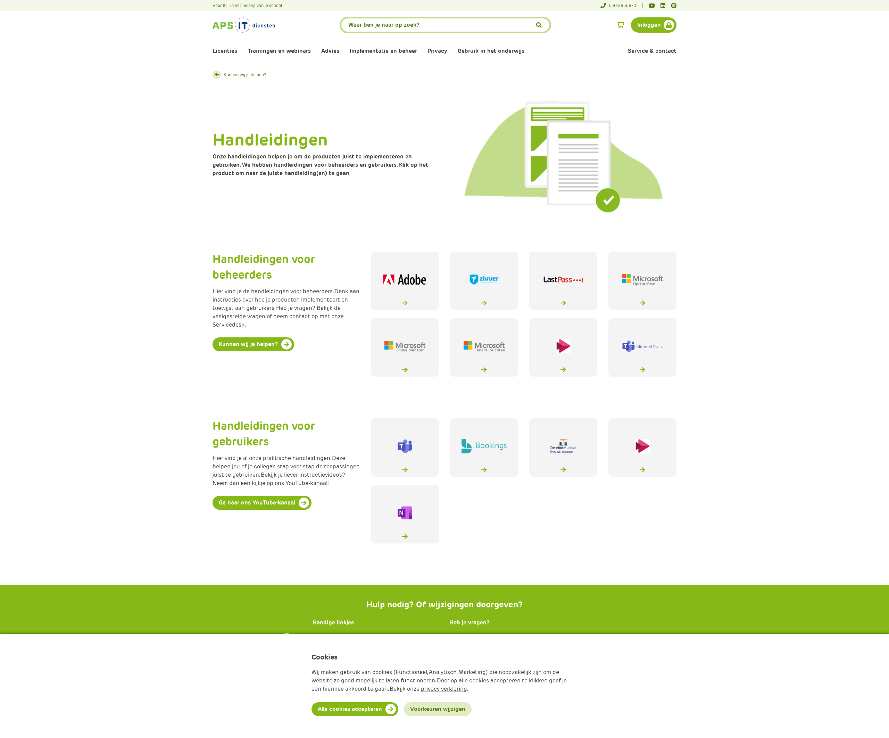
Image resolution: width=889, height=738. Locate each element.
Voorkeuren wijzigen (437, 709)
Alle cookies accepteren (350, 709)
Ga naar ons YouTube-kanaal (257, 502)
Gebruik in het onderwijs (491, 51)
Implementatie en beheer (383, 51)
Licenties (225, 51)
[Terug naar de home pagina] (244, 25)
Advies (330, 51)
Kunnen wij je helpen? (245, 74)
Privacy (437, 51)
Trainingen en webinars (279, 51)
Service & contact (652, 51)
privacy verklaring (444, 688)
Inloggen (649, 24)
